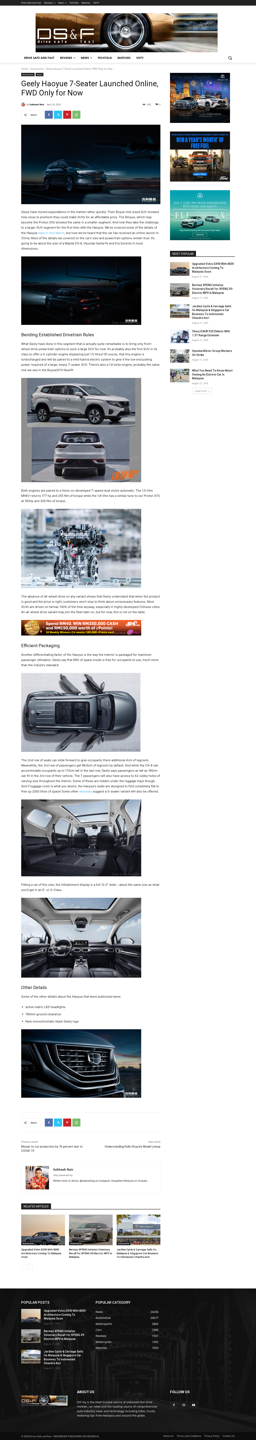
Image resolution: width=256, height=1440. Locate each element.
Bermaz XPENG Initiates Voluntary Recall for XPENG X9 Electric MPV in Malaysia (90, 1253)
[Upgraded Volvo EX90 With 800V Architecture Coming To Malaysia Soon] (43, 1230)
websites (85, 791)
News (39, 74)
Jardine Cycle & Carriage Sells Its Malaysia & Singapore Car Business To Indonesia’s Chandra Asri (137, 1253)
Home (24, 68)
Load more (201, 391)
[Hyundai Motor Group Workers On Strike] (179, 356)
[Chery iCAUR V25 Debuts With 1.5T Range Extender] (179, 336)
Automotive (37, 68)
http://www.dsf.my (63, 1175)
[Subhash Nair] (23, 104)
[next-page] (30, 1266)
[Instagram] (184, 1405)
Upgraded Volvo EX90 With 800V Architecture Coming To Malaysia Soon (41, 1253)
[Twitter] (58, 115)
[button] (230, 58)
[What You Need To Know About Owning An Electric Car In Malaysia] (179, 375)
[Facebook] (49, 115)
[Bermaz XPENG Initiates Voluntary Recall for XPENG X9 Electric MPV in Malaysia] (91, 1230)
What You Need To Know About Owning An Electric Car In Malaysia (212, 374)
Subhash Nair (37, 104)
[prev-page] (23, 1266)
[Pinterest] (67, 115)
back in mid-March (51, 233)
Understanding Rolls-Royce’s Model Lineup (132, 1146)
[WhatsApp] (76, 115)
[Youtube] (193, 1405)
